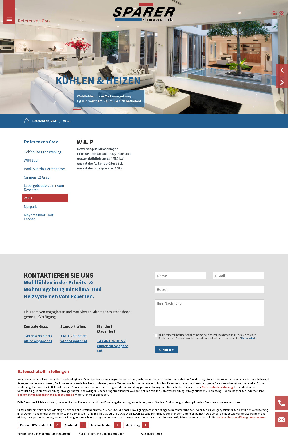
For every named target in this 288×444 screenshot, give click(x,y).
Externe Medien (101, 425)
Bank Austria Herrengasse (44, 168)
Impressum (257, 417)
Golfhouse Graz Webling (42, 151)
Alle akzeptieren (151, 434)
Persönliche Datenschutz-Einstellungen (43, 434)
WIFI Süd (31, 160)
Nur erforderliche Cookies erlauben (101, 434)
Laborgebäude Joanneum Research (44, 187)
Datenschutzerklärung (217, 387)
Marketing (132, 425)
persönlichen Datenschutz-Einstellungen (45, 395)
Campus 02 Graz (36, 177)
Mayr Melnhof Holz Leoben (39, 217)
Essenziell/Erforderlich (36, 425)
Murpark (30, 206)
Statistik (71, 425)
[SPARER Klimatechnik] (144, 12)
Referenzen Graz (44, 121)
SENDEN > (166, 350)
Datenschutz (249, 338)
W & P (67, 121)
